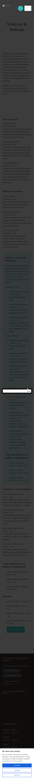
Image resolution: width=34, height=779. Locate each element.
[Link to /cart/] (20, 8)
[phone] (21, 1)
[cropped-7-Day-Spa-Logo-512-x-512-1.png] (6, 6)
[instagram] (15, 1)
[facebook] (12, 1)
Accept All (17, 765)
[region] (17, 763)
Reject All (17, 775)
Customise (17, 770)
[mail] (18, 1)
